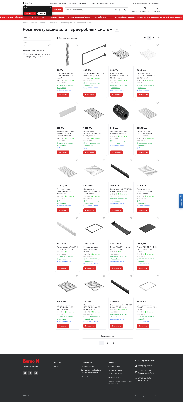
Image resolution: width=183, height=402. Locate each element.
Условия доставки (115, 370)
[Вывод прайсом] (158, 38)
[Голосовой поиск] (120, 10)
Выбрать (42, 13)
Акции (56, 366)
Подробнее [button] (61, 88)
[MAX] (36, 373)
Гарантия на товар (115, 374)
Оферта (157, 396)
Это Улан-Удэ (30, 13)
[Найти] (125, 10)
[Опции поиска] (115, 10)
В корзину (62, 94)
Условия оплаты (114, 366)
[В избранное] (77, 45)
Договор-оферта (87, 366)
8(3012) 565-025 (139, 3)
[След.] (113, 343)
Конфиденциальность (143, 396)
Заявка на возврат (115, 377)
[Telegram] (30, 373)
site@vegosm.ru (145, 366)
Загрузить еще (107, 336)
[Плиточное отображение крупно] (145, 38)
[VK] (25, 373)
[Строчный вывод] (154, 38)
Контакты (84, 376)
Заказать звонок (154, 3)
